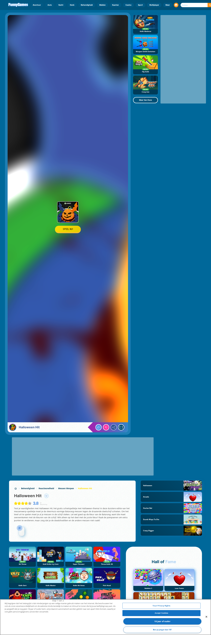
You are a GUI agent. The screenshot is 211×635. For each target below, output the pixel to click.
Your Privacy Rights (161, 605)
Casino (128, 5)
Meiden (102, 5)
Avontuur (37, 5)
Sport (140, 5)
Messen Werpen (66, 488)
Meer (167, 5)
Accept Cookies (161, 613)
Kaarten (115, 5)
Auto (50, 5)
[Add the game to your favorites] (46, 496)
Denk (72, 5)
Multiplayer (154, 5)
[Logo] (18, 5)
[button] (176, 5)
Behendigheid (87, 5)
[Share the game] (114, 427)
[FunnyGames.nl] (15, 488)
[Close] (206, 617)
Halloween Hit (85, 488)
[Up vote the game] (98, 427)
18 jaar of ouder (162, 621)
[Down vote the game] (106, 427)
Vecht (60, 5)
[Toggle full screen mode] (121, 427)
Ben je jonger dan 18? (162, 630)
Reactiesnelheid (46, 488)
